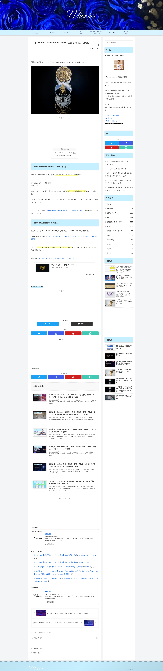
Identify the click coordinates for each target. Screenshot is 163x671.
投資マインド (120, 213)
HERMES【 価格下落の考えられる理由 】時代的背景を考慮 (56, 555)
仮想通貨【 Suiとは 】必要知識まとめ (49, 578)
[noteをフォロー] (90, 333)
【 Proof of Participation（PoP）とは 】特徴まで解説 (64, 210)
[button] (96, 638)
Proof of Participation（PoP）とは (65, 153)
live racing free (86, 562)
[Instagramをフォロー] (56, 333)
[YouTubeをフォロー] (73, 333)
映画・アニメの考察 (120, 231)
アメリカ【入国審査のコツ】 (116, 169)
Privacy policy (37, 648)
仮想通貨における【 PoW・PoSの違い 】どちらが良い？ (58, 258)
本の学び (120, 240)
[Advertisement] (65, 54)
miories (48, 534)
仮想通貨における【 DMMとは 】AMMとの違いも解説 (54, 571)
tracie (89, 567)
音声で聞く (110, 118)
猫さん (120, 204)
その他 (120, 226)
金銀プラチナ (120, 244)
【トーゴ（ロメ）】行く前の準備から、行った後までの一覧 (118, 182)
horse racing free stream (89, 555)
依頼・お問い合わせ (113, 121)
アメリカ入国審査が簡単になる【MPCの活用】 (116, 163)
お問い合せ (36, 653)
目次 (62, 149)
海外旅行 (120, 208)
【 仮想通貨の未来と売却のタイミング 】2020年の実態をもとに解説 (59, 567)
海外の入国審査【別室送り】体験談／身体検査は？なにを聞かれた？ (119, 174)
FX (120, 235)
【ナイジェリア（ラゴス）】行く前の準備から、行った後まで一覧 (119, 189)
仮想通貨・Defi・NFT (38, 286)
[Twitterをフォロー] (39, 333)
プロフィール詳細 (113, 115)
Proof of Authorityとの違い (63, 155)
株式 (120, 217)
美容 (120, 249)
